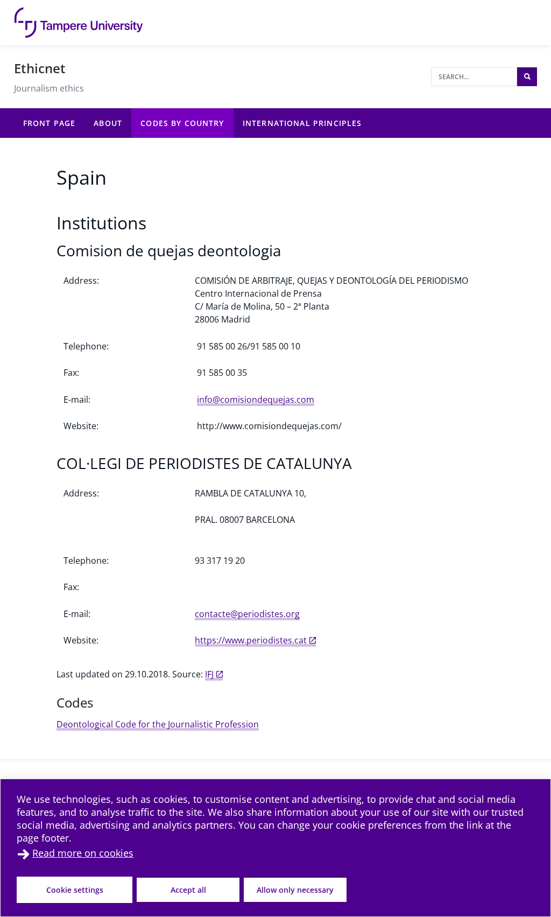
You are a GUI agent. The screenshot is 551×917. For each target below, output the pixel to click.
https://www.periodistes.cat (251, 640)
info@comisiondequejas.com (255, 399)
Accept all (188, 890)
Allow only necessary (295, 890)
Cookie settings (74, 890)
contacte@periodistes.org (247, 614)
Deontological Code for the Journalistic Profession (157, 724)
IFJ (209, 674)
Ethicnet (40, 68)
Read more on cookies (82, 852)
